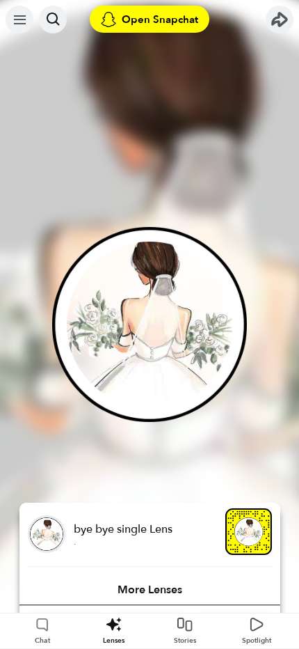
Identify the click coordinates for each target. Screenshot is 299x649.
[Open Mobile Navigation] (19, 19)
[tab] (149, 590)
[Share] (279, 19)
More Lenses (150, 589)
